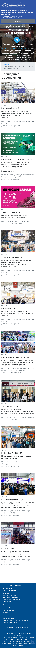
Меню (18, 21)
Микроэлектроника (9, 590)
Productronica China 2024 (12, 500)
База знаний (7, 601)
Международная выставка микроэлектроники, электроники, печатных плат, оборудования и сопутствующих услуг (17, 411)
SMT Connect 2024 (9, 406)
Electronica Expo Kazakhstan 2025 (16, 159)
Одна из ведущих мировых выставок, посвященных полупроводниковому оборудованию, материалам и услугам (15, 554)
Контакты (6, 612)
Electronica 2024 (8, 308)
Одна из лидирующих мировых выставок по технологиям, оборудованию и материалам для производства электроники (17, 362)
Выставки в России (9, 595)
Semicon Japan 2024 (10, 212)
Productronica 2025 (10, 108)
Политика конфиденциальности (17, 627)
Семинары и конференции (11, 599)
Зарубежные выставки (10, 597)
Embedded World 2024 (11, 453)
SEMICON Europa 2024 (11, 257)
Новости (6, 593)
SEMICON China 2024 (11, 549)
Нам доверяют (8, 607)
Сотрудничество (8, 610)
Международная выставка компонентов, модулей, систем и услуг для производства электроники (17, 313)
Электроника (7, 588)
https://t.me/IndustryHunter (14, 48)
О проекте (6, 605)
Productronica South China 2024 (15, 357)
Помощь (5, 609)
